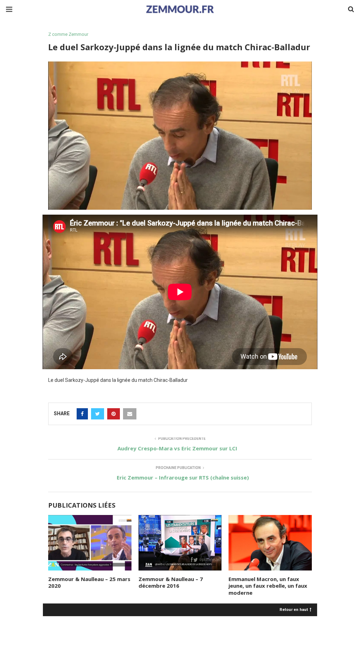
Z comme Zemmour (68, 34)
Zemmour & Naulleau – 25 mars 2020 (89, 582)
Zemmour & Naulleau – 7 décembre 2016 (171, 582)
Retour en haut (293, 609)
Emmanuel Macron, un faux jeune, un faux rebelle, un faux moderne (268, 585)
